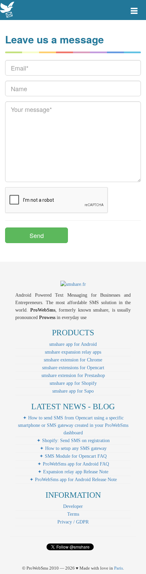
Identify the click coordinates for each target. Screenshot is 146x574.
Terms (73, 514)
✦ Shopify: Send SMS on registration (73, 440)
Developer (73, 506)
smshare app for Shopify (73, 383)
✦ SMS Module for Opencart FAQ (73, 456)
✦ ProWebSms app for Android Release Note (73, 479)
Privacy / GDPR (73, 521)
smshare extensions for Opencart (73, 367)
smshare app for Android (73, 344)
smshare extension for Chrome (73, 359)
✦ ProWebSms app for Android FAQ (73, 464)
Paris (118, 568)
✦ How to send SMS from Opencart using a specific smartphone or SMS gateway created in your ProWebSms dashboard (73, 425)
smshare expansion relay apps (73, 352)
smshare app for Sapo (73, 391)
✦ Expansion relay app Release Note (73, 471)
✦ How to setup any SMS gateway (73, 448)
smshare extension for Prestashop (73, 375)
